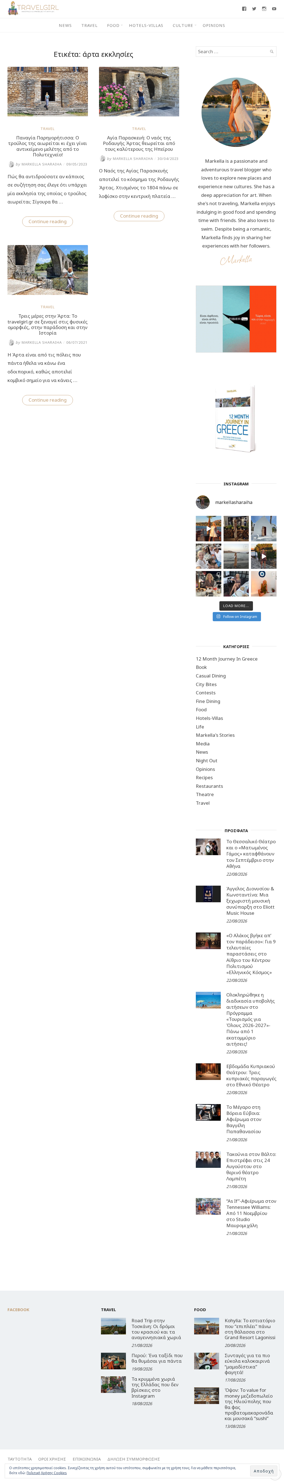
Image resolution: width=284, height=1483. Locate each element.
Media (203, 743)
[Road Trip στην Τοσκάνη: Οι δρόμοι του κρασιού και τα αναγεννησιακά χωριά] (113, 1326)
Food (113, 25)
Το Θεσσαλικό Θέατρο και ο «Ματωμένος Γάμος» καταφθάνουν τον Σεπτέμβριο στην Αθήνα (251, 853)
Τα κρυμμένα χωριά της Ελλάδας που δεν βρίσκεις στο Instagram (154, 1387)
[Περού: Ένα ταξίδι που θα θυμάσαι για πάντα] (113, 1361)
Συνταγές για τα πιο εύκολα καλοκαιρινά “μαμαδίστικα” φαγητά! (247, 1363)
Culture (183, 25)
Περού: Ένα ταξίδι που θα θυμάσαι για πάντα (157, 1358)
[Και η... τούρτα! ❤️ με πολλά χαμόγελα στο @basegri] (208, 584)
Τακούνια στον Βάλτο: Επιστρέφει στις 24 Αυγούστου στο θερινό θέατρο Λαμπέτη (251, 1166)
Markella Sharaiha (39, 164)
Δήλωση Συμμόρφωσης (133, 1459)
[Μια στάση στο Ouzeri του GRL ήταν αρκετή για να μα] (264, 556)
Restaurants (209, 786)
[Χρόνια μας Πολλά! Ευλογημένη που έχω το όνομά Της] (264, 528)
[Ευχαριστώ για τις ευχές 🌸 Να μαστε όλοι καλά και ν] (236, 528)
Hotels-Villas (146, 25)
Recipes (204, 777)
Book (201, 667)
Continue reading (51, 222)
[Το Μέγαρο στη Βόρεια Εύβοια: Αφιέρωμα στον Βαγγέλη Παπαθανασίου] (208, 1112)
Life (200, 726)
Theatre (205, 794)
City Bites (206, 684)
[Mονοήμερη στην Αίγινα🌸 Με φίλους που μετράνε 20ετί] (208, 556)
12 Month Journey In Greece (227, 659)
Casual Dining (211, 675)
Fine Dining (208, 701)
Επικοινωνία (87, 1459)
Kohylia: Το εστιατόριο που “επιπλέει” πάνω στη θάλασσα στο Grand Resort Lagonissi (250, 1329)
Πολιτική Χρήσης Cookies (47, 1473)
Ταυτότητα (19, 1459)
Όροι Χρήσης (52, 1459)
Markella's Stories (215, 735)
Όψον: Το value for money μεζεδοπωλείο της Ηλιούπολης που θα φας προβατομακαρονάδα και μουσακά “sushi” (249, 1404)
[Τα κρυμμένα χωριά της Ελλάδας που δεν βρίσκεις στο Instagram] (113, 1384)
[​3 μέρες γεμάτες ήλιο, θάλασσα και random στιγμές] (264, 584)
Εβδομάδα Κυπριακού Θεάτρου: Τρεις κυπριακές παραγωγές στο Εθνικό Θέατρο (251, 1075)
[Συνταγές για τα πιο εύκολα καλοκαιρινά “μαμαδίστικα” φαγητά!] (206, 1361)
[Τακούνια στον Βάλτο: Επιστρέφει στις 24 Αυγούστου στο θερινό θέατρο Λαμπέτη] (208, 1159)
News (65, 25)
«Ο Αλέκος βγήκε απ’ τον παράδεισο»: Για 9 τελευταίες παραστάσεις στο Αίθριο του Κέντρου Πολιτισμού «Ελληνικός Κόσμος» (251, 953)
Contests (205, 692)
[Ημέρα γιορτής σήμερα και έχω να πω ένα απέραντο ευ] (236, 584)
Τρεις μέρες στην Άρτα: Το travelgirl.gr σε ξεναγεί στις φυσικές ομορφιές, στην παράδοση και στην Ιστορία (47, 324)
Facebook (18, 1309)
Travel (89, 25)
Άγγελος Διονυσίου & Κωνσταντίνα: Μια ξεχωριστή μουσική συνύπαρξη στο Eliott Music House (250, 900)
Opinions (214, 25)
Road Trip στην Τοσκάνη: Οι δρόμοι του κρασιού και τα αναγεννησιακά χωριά (156, 1329)
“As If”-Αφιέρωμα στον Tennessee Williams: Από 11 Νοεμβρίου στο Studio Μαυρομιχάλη (251, 1213)
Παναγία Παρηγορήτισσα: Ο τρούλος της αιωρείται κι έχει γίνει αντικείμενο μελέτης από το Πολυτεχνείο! (47, 146)
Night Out (206, 760)
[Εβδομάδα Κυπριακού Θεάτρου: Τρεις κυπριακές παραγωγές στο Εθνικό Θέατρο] (208, 1071)
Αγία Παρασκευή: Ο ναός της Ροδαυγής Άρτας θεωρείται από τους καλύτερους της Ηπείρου (139, 143)
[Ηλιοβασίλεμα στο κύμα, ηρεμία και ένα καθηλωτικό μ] (208, 528)
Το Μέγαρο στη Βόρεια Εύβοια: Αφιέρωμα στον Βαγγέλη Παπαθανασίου (243, 1119)
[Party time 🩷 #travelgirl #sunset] (236, 556)
